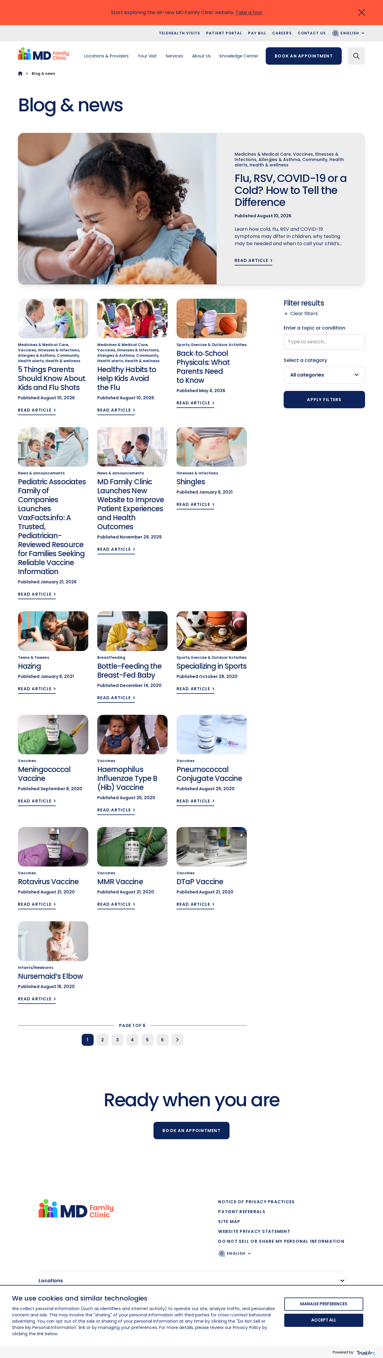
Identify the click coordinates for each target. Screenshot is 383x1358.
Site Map (229, 1221)
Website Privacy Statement (254, 1231)
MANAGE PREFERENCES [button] (323, 1304)
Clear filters (304, 313)
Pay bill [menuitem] (257, 33)
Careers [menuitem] (282, 33)
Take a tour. (249, 12)
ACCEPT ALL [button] (323, 1320)
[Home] (20, 73)
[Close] (361, 12)
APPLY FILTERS (324, 400)
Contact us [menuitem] (312, 33)
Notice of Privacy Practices (256, 1201)
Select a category (305, 360)
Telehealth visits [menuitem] (179, 33)
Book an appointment (304, 56)
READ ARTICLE (251, 260)
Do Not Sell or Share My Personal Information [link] (281, 1241)
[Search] (356, 56)
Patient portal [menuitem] (224, 33)
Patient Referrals (241, 1211)
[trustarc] (365, 1352)
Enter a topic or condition (314, 327)
